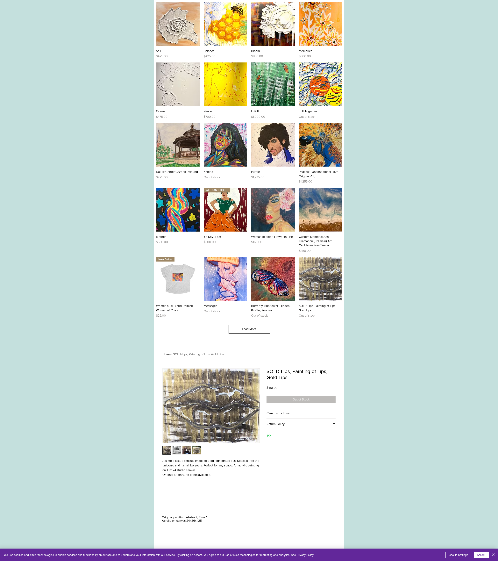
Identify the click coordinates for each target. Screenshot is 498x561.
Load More (249, 329)
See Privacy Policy (302, 555)
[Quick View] (178, 24)
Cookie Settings (458, 555)
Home (166, 354)
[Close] (493, 555)
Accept (481, 555)
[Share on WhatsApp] (269, 435)
